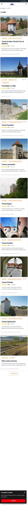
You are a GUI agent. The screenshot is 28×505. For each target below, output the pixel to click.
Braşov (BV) (4, 38)
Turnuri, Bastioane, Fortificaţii (15, 38)
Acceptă (13, 500)
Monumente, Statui (13, 79)
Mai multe (14, 373)
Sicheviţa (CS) (5, 357)
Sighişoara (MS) (5, 82)
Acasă (3, 8)
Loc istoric (4, 79)
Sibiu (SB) (4, 279)
